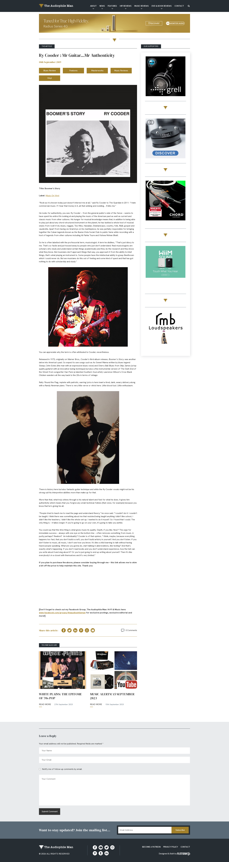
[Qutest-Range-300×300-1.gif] (165, 201)
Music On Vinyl (52, 195)
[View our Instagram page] (112, 847)
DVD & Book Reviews (162, 6)
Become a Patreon (151, 847)
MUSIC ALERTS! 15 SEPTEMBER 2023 (112, 696)
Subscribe (180, 830)
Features (112, 6)
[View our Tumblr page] (101, 853)
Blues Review (49, 70)
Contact (179, 6)
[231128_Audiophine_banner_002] (165, 139)
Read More (45, 704)
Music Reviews (141, 6)
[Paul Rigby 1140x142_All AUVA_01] (114, 24)
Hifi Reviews (125, 6)
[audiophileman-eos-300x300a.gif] (165, 331)
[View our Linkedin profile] (106, 853)
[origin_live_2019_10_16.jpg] (165, 266)
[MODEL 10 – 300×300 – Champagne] (165, 76)
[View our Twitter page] (106, 847)
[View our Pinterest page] (95, 853)
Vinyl (49, 78)
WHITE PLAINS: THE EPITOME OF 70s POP (60, 696)
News (102, 6)
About (93, 6)
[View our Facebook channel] (101, 847)
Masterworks (97, 70)
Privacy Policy (170, 847)
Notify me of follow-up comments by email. (62, 769)
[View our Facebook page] (95, 847)
